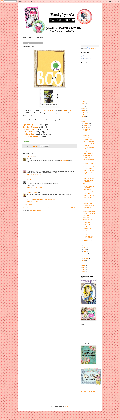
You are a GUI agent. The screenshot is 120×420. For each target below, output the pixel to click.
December (86, 123)
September (87, 240)
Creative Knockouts (30, 129)
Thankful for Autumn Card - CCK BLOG (88, 200)
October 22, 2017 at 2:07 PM (34, 201)
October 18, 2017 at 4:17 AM (34, 164)
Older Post (73, 208)
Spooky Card (86, 157)
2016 (83, 261)
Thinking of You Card (88, 170)
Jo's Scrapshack (29, 134)
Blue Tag (85, 230)
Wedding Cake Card (88, 220)
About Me (30, 37)
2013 (83, 267)
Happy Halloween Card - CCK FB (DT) (89, 167)
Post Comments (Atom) (35, 210)
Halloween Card (87, 139)
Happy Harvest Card (88, 141)
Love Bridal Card (87, 203)
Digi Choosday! (64, 160)
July (85, 245)
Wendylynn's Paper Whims (87, 55)
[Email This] (41, 146)
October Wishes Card (88, 153)
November (86, 125)
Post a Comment (29, 204)
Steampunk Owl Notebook (87, 208)
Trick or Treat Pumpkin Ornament (89, 187)
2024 (83, 106)
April (85, 251)
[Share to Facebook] (46, 146)
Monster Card (86, 176)
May (85, 249)
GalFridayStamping (32, 192)
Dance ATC (86, 137)
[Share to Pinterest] (48, 146)
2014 (83, 265)
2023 (83, 108)
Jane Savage (30, 156)
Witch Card (86, 217)
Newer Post (26, 208)
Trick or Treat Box (87, 197)
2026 (83, 101)
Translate (93, 48)
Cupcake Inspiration (30, 136)
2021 (83, 112)
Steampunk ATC (87, 133)
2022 (83, 110)
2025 (83, 103)
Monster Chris (66, 110)
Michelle (29, 180)
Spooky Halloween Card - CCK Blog (88, 237)
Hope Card (86, 215)
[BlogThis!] (42, 146)
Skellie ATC (86, 135)
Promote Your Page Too (86, 58)
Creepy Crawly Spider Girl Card (89, 144)
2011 (83, 272)
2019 (83, 117)
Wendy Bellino (30, 169)
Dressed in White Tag (88, 205)
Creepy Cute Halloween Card (88, 130)
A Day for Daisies (49, 110)
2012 (83, 269)
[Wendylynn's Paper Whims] (81, 57)
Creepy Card (86, 222)
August (85, 243)
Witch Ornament (87, 184)
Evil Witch (85, 226)
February (86, 256)
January (86, 258)
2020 (83, 114)
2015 (83, 263)
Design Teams (39, 37)
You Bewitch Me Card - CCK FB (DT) (89, 192)
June (85, 247)
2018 (83, 119)
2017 (83, 121)
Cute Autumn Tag (87, 155)
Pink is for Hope (87, 228)
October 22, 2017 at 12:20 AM (34, 187)
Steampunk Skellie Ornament (88, 181)
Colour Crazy (28, 132)
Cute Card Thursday (30, 127)
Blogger (67, 406)
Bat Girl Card (86, 224)
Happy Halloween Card (89, 151)
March (85, 253)
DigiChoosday (28, 125)
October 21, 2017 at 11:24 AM (34, 175)
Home (24, 37)
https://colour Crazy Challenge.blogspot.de (44, 199)
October (86, 127)
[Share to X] (44, 146)
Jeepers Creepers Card (89, 211)
